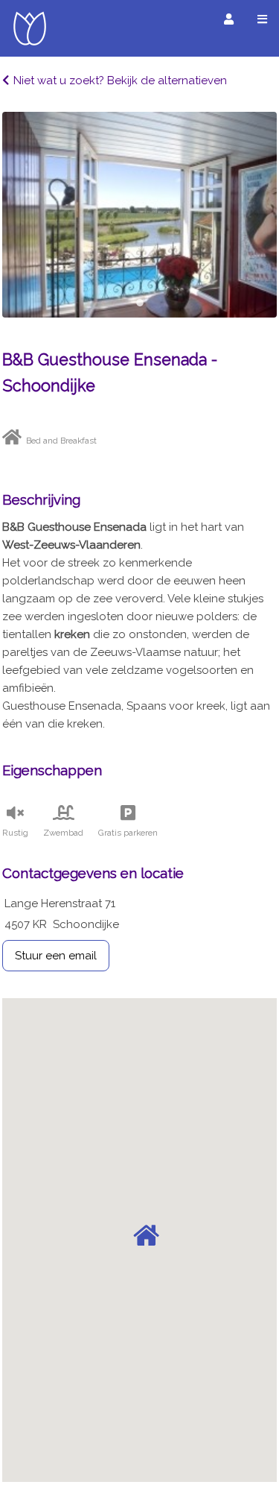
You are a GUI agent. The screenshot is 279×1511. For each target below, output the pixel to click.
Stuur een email (56, 955)
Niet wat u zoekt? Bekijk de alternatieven (120, 80)
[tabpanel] (139, 215)
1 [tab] (139, 302)
